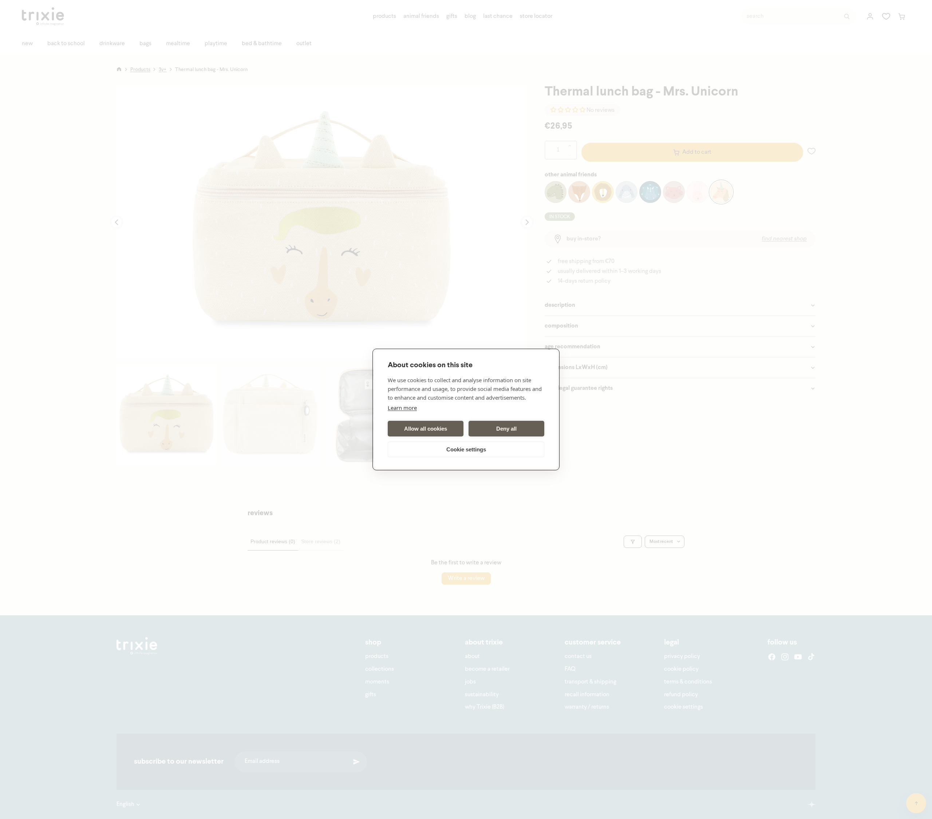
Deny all (506, 429)
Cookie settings (466, 449)
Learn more (402, 407)
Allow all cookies (425, 429)
